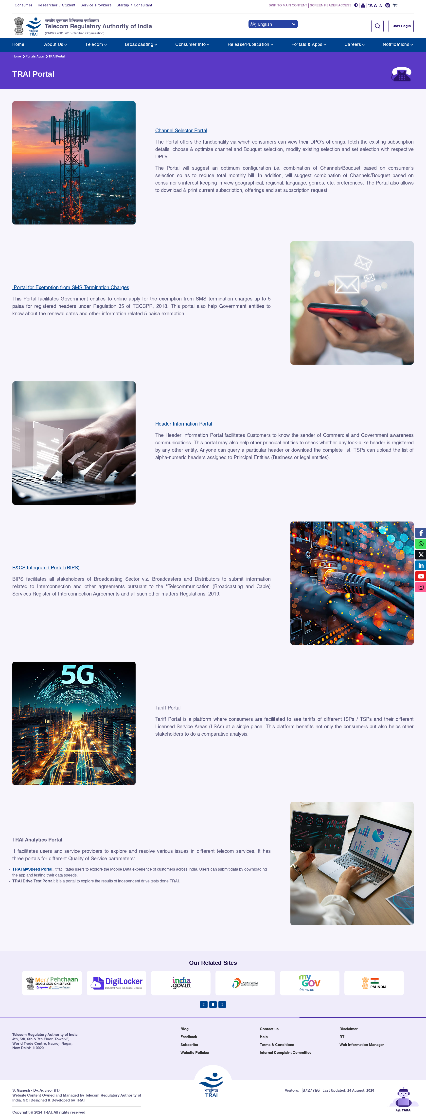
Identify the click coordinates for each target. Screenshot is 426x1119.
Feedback (188, 1037)
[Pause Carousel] (213, 1004)
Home (17, 56)
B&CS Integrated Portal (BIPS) (46, 568)
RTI (342, 1037)
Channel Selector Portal (181, 131)
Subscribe (189, 1045)
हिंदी (395, 5)
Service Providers (96, 5)
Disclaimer (348, 1029)
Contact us (269, 1029)
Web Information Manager (361, 1045)
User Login (401, 26)
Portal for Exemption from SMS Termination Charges (70, 287)
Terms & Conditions (277, 1045)
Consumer (24, 5)
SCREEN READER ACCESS (331, 5)
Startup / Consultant (134, 5)
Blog (184, 1029)
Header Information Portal (183, 424)
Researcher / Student (56, 5)
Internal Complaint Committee (285, 1053)
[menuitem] (18, 45)
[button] (356, 5)
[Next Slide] (222, 1004)
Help (264, 1037)
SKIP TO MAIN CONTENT (288, 5)
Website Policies (194, 1053)
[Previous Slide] (204, 1004)
